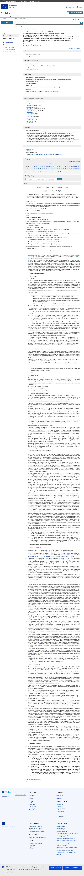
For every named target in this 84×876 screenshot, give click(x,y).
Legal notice (32, 804)
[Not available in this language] (52, 166)
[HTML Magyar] (62, 166)
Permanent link (9, 42)
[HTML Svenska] (79, 166)
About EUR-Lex (60, 795)
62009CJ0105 (30, 119)
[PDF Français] (50, 168)
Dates (26, 51)
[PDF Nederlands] (65, 168)
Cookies (31, 848)
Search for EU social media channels (37, 837)
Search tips (19, 26)
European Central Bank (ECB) (63, 835)
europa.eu (12, 826)
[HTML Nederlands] (65, 166)
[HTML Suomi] (77, 166)
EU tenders (59, 806)
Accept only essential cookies (72, 867)
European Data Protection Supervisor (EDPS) (67, 847)
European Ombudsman (62, 845)
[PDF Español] (37, 168)
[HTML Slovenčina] (73, 166)
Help (75, 19)
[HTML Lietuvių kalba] (60, 166)
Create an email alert (10, 49)
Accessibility (32, 808)
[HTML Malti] (63, 166)
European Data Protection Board (64, 849)
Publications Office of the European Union (66, 852)
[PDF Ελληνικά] (46, 168)
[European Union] (6, 823)
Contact (31, 797)
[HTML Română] (71, 166)
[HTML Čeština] (38, 166)
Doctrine (27, 127)
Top (27, 781)
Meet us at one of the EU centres (36, 831)
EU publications (60, 811)
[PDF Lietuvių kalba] (60, 168)
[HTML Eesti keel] (44, 166)
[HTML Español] (37, 166)
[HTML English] (48, 166)
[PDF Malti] (63, 168)
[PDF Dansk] (40, 168)
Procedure (28, 74)
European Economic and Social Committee (66, 840)
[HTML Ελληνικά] (46, 166)
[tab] (52, 51)
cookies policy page (31, 867)
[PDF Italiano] (56, 168)
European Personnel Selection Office (65, 850)
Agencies (59, 854)
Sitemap (31, 798)
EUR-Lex (6, 13)
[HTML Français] (50, 166)
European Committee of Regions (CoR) (65, 842)
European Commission (62, 831)
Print (80, 19)
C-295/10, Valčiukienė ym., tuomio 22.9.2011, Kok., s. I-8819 (44, 639)
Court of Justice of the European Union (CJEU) (67, 833)
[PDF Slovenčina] (73, 168)
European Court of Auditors (63, 836)
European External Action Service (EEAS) (66, 838)
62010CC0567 (30, 121)
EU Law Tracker (60, 816)
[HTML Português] (69, 166)
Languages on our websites (35, 843)
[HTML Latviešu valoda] (58, 166)
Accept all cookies (55, 867)
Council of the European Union (63, 830)
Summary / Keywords (9, 38)
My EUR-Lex (71, 7)
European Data (60, 804)
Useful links (59, 798)
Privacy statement (33, 809)
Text (4, 33)
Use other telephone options (35, 828)
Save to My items (9, 47)
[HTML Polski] (67, 166)
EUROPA (4, 18)
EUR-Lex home (11, 18)
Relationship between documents (34, 98)
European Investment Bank (63, 843)
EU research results (61, 808)
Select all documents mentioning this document (37, 102)
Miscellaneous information (32, 60)
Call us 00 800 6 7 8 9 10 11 (35, 826)
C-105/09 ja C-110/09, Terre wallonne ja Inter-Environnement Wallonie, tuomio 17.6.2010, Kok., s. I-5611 (54, 555)
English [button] (80, 7)
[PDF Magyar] (62, 168)
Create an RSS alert (10, 52)
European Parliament (61, 826)
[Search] (81, 23)
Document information (9, 36)
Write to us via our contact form (36, 830)
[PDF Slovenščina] (75, 168)
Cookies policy (32, 806)
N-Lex (58, 814)
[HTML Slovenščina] (75, 166)
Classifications (29, 146)
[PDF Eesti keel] (44, 168)
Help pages (31, 795)
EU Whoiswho (60, 809)
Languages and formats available (34, 159)
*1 (60, 190)
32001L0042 (34, 105)
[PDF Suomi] (77, 168)
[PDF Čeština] (38, 168)
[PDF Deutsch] (42, 168)
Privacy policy (32, 845)
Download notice (9, 45)
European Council (61, 828)
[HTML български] (35, 166)
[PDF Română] (71, 168)
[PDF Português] (69, 168)
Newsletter (59, 797)
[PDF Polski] (67, 168)
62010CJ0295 (30, 122)
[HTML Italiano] (56, 166)
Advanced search (79, 26)
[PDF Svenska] (79, 168)
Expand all (71, 48)
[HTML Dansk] (40, 166)
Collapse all (77, 48)
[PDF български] (35, 168)
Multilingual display (30, 176)
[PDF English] (48, 168)
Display (59, 179)
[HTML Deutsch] (42, 166)
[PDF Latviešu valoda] (58, 168)
